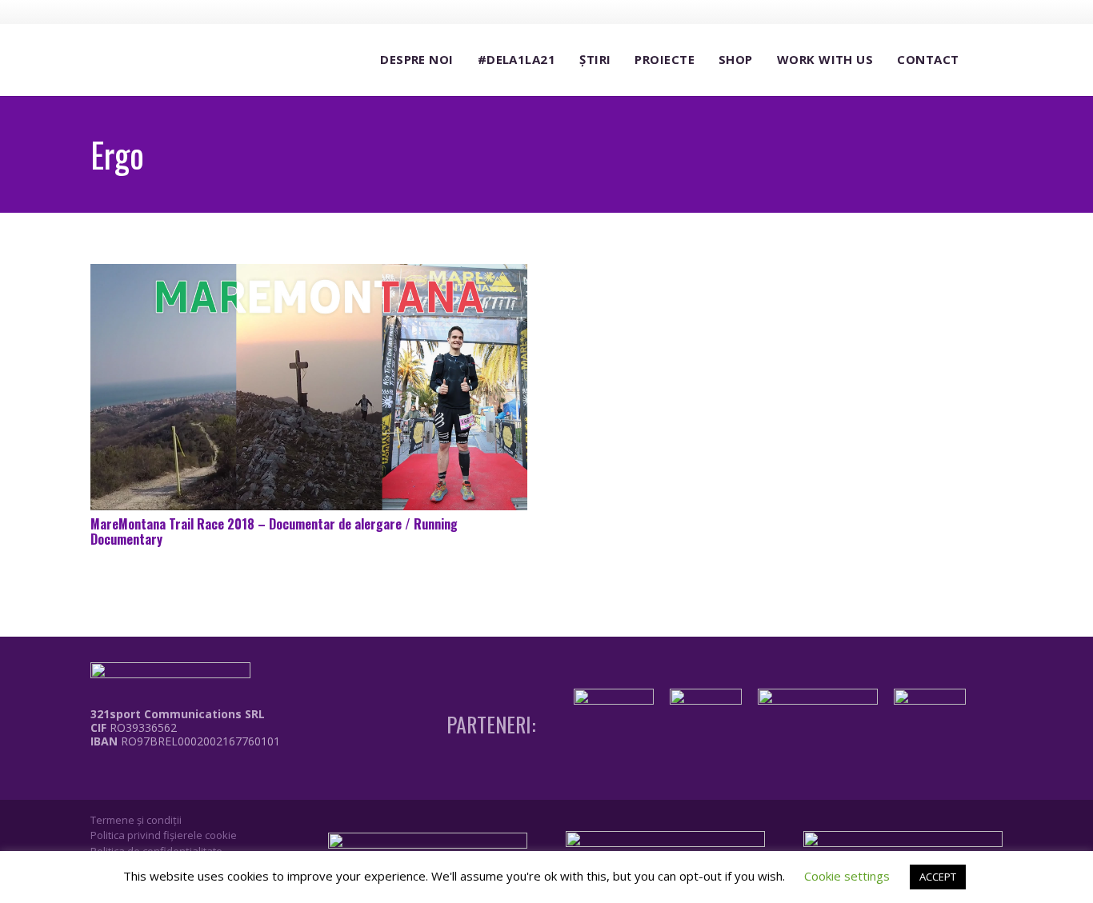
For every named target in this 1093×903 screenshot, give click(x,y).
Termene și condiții (136, 820)
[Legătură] (173, 777)
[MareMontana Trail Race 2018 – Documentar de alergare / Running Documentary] (308, 386)
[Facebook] (902, 11)
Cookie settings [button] (847, 876)
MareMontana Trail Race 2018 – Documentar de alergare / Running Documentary (274, 531)
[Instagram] (932, 12)
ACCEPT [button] (937, 876)
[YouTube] (962, 11)
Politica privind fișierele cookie (163, 835)
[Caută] (987, 60)
